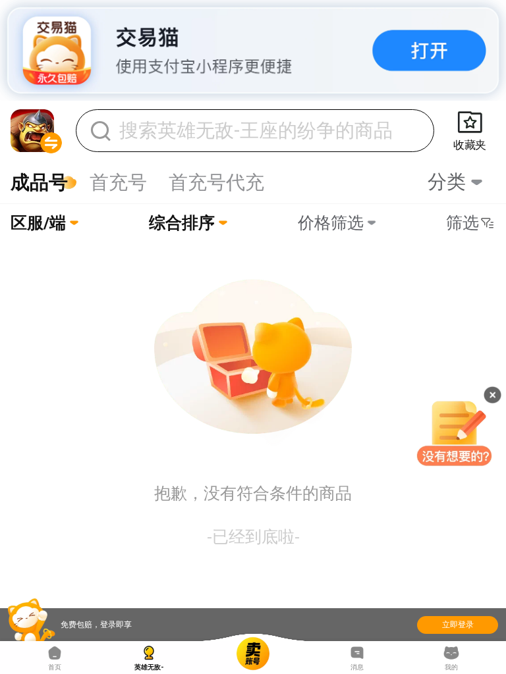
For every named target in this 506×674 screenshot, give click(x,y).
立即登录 (458, 624)
